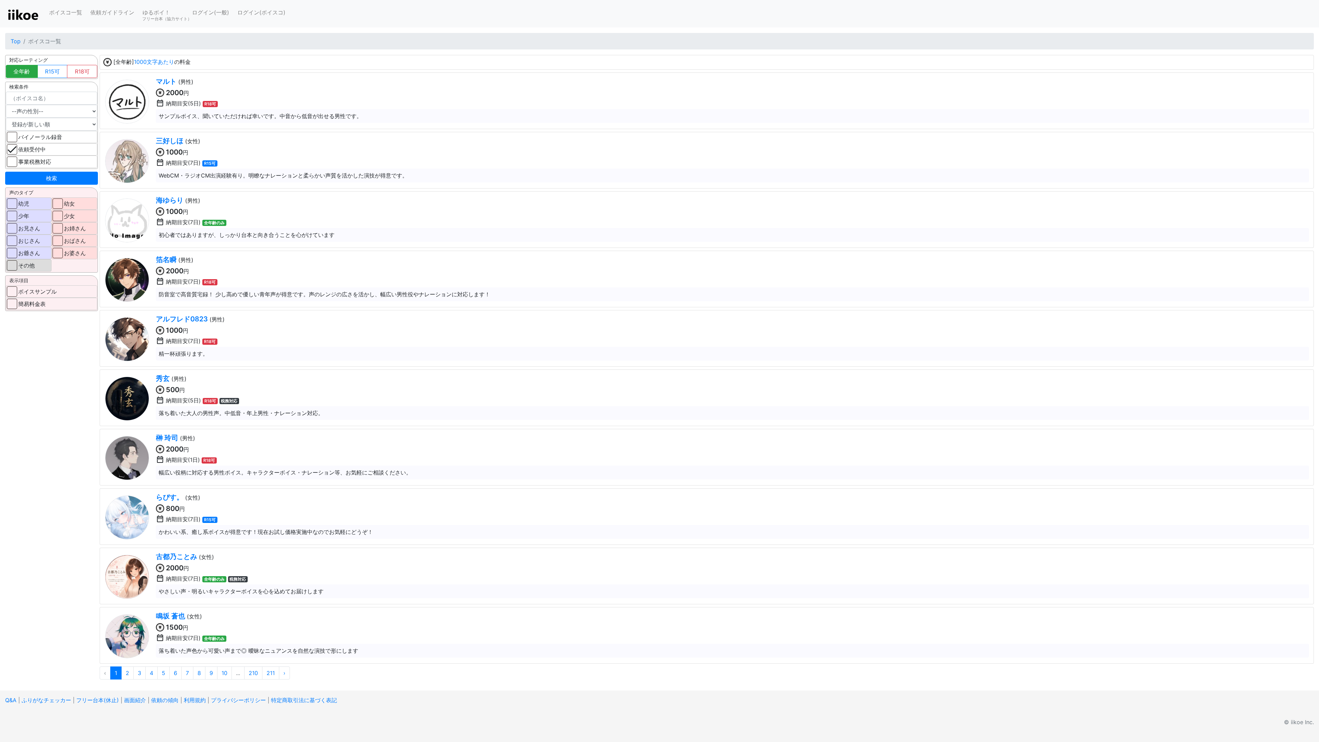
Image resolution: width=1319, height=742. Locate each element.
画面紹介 (135, 700)
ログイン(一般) (210, 12)
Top (16, 41)
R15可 (52, 71)
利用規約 (195, 700)
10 (224, 673)
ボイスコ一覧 (65, 12)
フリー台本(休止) (97, 700)
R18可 (82, 71)
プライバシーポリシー (238, 700)
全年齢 (21, 71)
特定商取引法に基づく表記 (304, 700)
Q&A (10, 700)
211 (271, 673)
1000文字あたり (154, 61)
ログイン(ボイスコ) (261, 12)
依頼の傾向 (165, 700)
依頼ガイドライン (112, 12)
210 (253, 673)
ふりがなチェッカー (46, 700)
